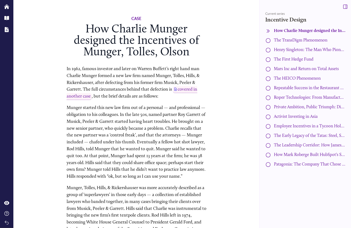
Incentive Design (285, 20)
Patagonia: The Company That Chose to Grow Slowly (309, 164)
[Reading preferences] (6, 203)
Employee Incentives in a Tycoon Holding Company (309, 126)
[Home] (7, 6)
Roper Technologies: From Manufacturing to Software (309, 97)
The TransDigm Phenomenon (300, 40)
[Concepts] (7, 18)
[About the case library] (7, 213)
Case (136, 18)
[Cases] (7, 29)
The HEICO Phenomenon (297, 78)
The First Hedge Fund (294, 59)
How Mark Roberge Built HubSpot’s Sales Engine (309, 155)
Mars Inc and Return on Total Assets (306, 69)
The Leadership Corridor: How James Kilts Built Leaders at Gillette (309, 145)
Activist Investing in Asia (296, 116)
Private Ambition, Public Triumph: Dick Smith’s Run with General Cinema (309, 107)
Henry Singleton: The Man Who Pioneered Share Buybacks (309, 50)
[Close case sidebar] (345, 6)
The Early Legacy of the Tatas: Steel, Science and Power (309, 136)
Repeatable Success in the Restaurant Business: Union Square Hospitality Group (309, 88)
